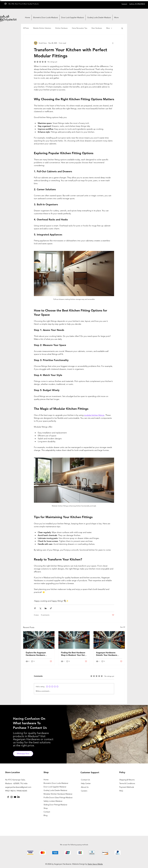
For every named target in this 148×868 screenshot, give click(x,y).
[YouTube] (15, 797)
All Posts (26, 28)
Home (46, 780)
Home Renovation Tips (79, 28)
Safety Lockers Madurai (53, 801)
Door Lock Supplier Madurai (55, 787)
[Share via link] (51, 608)
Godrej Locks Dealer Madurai (55, 790)
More (108, 28)
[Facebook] (8, 797)
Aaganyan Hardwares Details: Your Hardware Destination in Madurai (106, 653)
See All (122, 627)
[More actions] (112, 43)
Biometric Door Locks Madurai (55, 783)
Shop (46, 808)
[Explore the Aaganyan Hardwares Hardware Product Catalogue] (38, 640)
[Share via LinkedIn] (46, 608)
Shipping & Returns (127, 780)
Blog (45, 815)
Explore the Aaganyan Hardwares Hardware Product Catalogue (36, 653)
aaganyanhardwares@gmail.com (18, 787)
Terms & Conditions (127, 783)
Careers (84, 791)
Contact (47, 812)
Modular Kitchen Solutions (42, 28)
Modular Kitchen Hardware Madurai (55, 794)
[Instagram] (11, 797)
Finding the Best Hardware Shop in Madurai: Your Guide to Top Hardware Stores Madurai (74, 653)
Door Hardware (97, 28)
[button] (122, 28)
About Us (85, 787)
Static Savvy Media (95, 864)
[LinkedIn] (18, 797)
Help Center (86, 783)
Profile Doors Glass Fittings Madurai (55, 797)
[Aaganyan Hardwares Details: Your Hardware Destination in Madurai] (109, 640)
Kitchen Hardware (61, 28)
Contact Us (85, 780)
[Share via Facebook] (35, 608)
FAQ (121, 791)
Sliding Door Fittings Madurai (55, 805)
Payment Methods (126, 787)
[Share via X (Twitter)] (40, 608)
